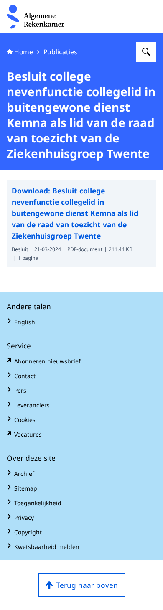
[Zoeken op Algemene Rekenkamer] (146, 52)
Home (23, 51)
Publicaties (60, 51)
